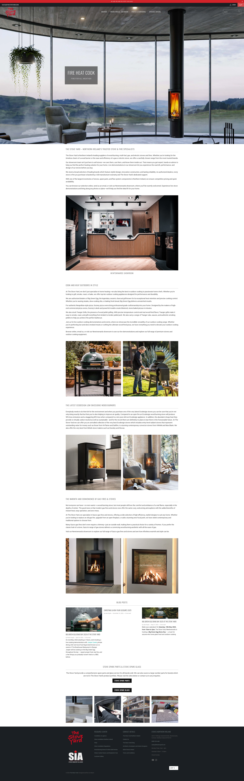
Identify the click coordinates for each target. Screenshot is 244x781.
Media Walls (115, 11)
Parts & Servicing (139, 11)
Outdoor (124, 11)
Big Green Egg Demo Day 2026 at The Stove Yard (83, 634)
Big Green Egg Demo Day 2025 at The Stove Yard (159, 621)
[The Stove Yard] (20, 13)
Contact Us (126, 739)
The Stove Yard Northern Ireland (131, 736)
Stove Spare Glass (122, 690)
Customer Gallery (99, 756)
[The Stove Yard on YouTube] (153, 760)
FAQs (95, 742)
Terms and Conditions (129, 753)
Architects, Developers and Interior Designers (135, 746)
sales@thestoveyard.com (10, 5)
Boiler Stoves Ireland (128, 749)
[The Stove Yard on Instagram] (156, 760)
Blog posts (122, 602)
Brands (104, 11)
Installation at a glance (100, 736)
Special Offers (155, 11)
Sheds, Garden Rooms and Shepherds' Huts (106, 753)
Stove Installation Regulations (102, 746)
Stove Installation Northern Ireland (103, 739)
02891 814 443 (155, 741)
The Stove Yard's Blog (129, 742)
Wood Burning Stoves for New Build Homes (106, 749)
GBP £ (172, 768)
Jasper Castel (92, 642)
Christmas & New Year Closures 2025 (117, 610)
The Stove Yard (74, 772)
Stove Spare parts (122, 680)
